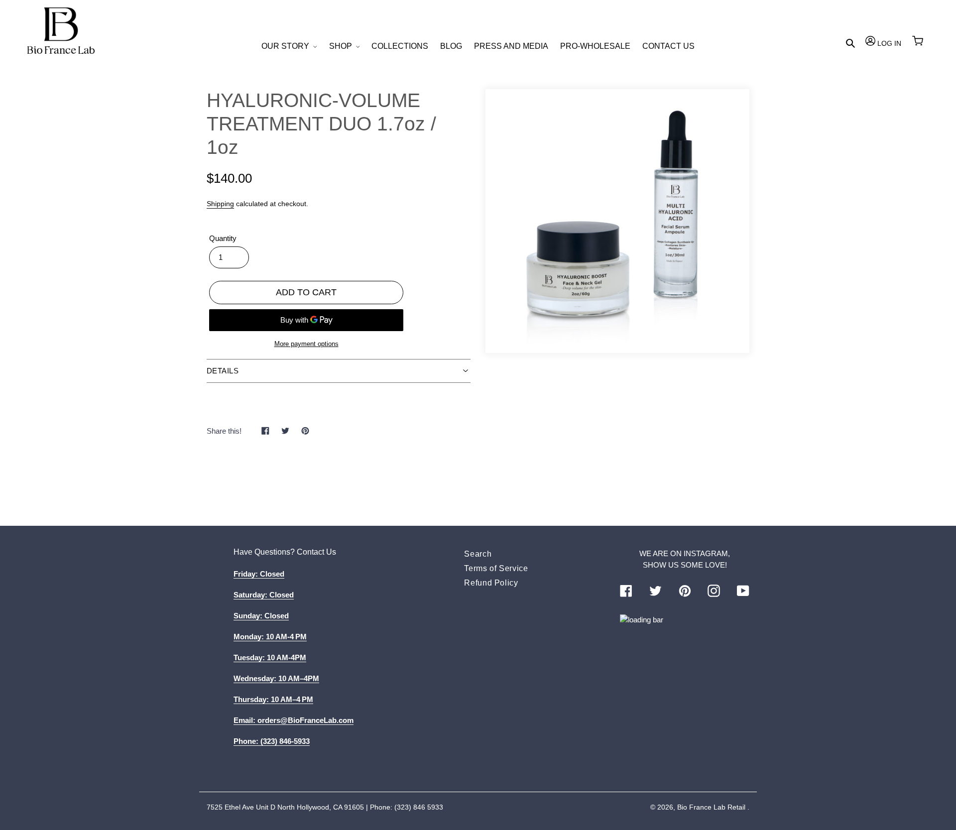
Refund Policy (491, 583)
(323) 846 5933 (418, 807)
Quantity (223, 238)
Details (223, 370)
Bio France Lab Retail (711, 807)
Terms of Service (496, 568)
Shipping (220, 204)
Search (477, 554)
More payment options (306, 344)
